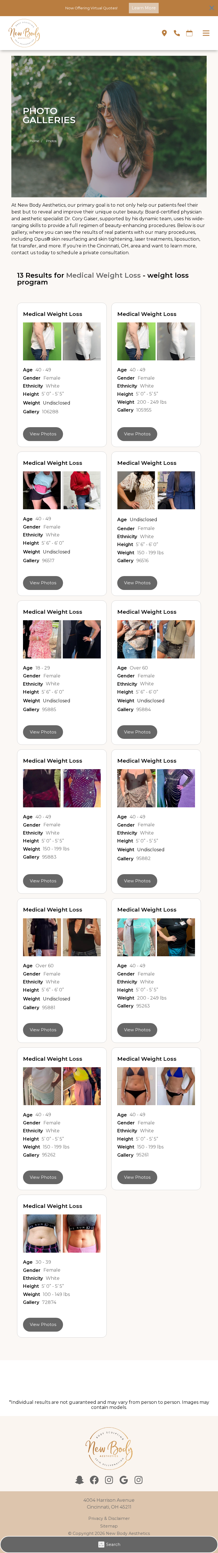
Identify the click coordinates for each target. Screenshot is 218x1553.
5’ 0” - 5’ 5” (53, 394)
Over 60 (139, 668)
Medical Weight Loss (103, 275)
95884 (143, 709)
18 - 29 (42, 668)
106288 (50, 411)
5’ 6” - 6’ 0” (53, 543)
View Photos (43, 434)
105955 (144, 410)
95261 (142, 1155)
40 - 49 (43, 370)
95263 (143, 1006)
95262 (49, 1155)
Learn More (144, 7)
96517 (48, 560)
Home (34, 141)
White (53, 386)
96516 (142, 560)
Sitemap (109, 1526)
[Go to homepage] (77, 33)
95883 (49, 857)
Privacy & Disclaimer (109, 1518)
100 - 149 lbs (56, 1294)
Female (51, 378)
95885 (49, 709)
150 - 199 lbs (150, 552)
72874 (49, 1302)
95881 (48, 1007)
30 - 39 (43, 1262)
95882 (143, 858)
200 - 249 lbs (151, 402)
